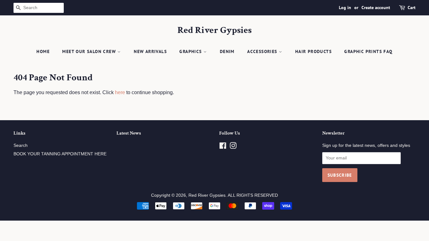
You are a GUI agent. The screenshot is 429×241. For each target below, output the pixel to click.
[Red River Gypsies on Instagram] (233, 147)
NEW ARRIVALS (150, 51)
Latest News (129, 133)
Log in (345, 7)
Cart (411, 7)
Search (21, 145)
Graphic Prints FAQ (368, 51)
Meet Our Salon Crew (89, 51)
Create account (375, 7)
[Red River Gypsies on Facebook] (222, 147)
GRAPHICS (191, 51)
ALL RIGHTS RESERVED (253, 195)
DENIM (227, 51)
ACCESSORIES (263, 51)
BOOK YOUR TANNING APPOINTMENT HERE (60, 154)
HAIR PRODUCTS (313, 51)
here (120, 92)
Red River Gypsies (214, 30)
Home (43, 51)
